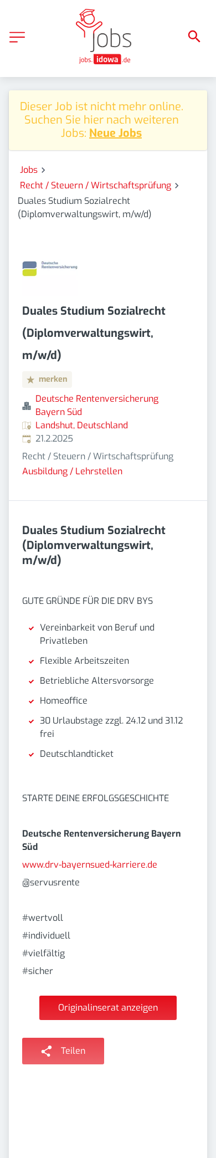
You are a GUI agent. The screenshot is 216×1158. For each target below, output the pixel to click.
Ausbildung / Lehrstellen (72, 471)
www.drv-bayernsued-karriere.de (89, 864)
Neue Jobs (115, 133)
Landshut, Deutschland (81, 425)
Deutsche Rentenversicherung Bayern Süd (96, 405)
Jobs (29, 170)
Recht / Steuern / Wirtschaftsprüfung (95, 185)
